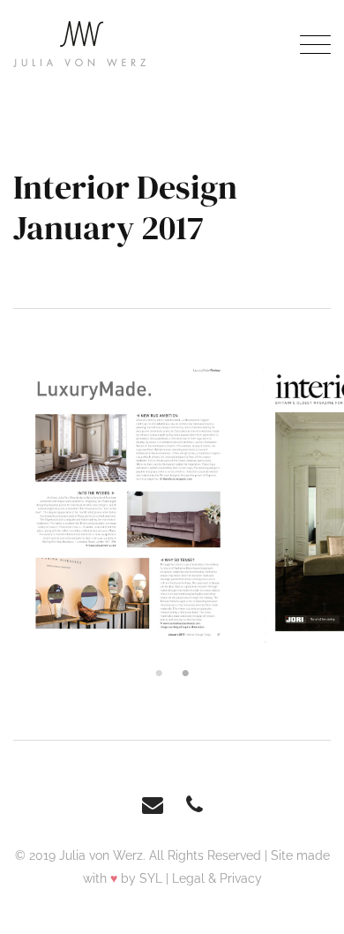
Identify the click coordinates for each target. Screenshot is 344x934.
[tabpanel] (128, 502)
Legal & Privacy (217, 878)
